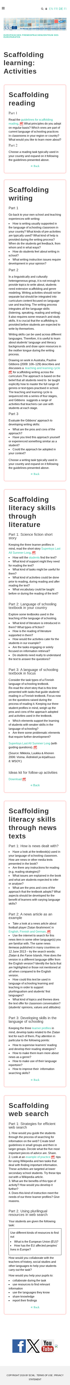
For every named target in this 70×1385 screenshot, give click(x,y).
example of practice (38, 1157)
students (34, 557)
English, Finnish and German (27, 931)
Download (15, 779)
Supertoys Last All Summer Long (29, 743)
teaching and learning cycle (42, 368)
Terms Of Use (45, 1375)
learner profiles (41, 1028)
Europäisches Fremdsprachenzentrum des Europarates (31, 36)
